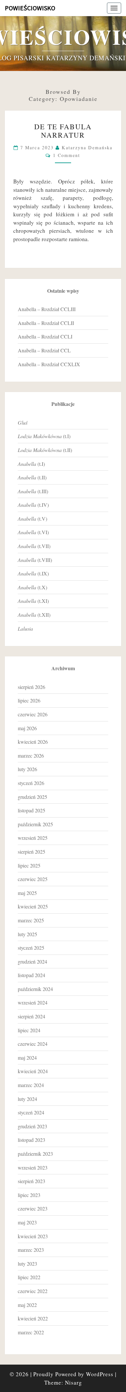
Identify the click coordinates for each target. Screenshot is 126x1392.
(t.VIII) (35, 559)
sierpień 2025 (31, 851)
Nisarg (73, 1382)
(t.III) (33, 491)
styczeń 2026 (31, 782)
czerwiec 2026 (32, 714)
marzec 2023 (31, 1249)
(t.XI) (33, 600)
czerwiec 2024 (32, 1043)
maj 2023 (27, 1222)
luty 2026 (27, 769)
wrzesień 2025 (32, 837)
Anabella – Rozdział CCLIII (47, 309)
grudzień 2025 (32, 796)
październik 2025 (35, 824)
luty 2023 (27, 1263)
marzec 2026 (31, 755)
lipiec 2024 (29, 1030)
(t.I (30, 463)
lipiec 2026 (29, 700)
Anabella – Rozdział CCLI (45, 336)
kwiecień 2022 (33, 1318)
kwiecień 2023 (33, 1236)
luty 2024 (27, 1098)
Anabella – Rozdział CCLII (46, 322)
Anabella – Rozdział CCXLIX (49, 364)
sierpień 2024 (31, 1016)
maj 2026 (27, 728)
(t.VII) (34, 546)
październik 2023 (35, 1153)
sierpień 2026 (31, 686)
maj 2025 (27, 892)
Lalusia (25, 628)
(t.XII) (34, 614)
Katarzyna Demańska (87, 147)
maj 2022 (27, 1304)
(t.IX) (33, 573)
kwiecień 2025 (33, 906)
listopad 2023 (31, 1139)
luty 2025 (27, 934)
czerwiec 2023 (32, 1208)
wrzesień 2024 (32, 1002)
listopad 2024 (31, 975)
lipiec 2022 (29, 1277)
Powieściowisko (30, 8)
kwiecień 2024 (33, 1071)
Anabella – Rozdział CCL (44, 350)
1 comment (66, 155)
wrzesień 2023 (32, 1167)
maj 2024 (27, 1057)
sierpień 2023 (31, 1181)
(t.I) (44, 436)
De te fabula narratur (63, 131)
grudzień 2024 (32, 961)
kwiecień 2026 (33, 741)
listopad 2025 (31, 810)
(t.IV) (33, 504)
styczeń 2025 (31, 947)
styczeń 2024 (31, 1112)
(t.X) (32, 587)
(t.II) (45, 449)
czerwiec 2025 (32, 879)
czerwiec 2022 (32, 1291)
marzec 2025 (31, 920)
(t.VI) (33, 532)
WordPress (99, 1374)
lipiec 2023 (29, 1194)
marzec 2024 (31, 1085)
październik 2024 (35, 988)
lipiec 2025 (29, 865)
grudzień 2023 (32, 1126)
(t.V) (32, 518)
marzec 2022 (31, 1332)
